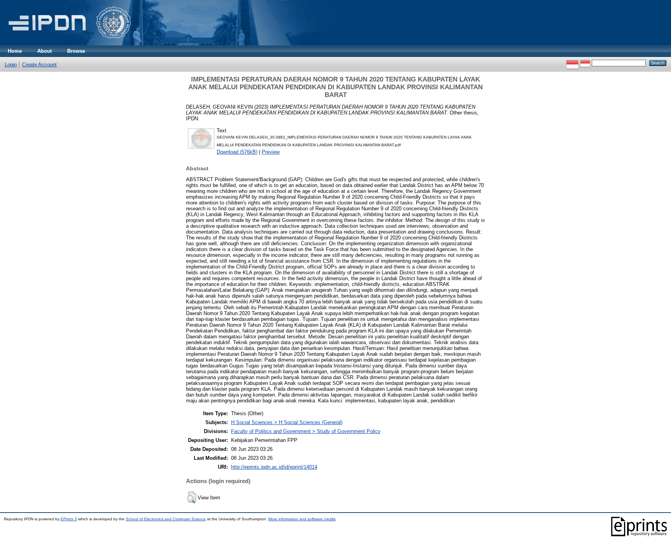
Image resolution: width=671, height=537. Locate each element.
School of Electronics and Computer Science (166, 519)
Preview (271, 152)
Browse (76, 51)
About (44, 51)
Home (15, 51)
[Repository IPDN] (68, 44)
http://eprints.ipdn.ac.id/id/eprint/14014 (274, 467)
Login (11, 65)
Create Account (39, 65)
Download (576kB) (237, 152)
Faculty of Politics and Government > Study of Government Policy (306, 431)
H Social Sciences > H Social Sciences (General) (286, 422)
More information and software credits (302, 519)
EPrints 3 (69, 519)
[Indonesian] (572, 63)
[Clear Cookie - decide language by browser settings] (585, 63)
